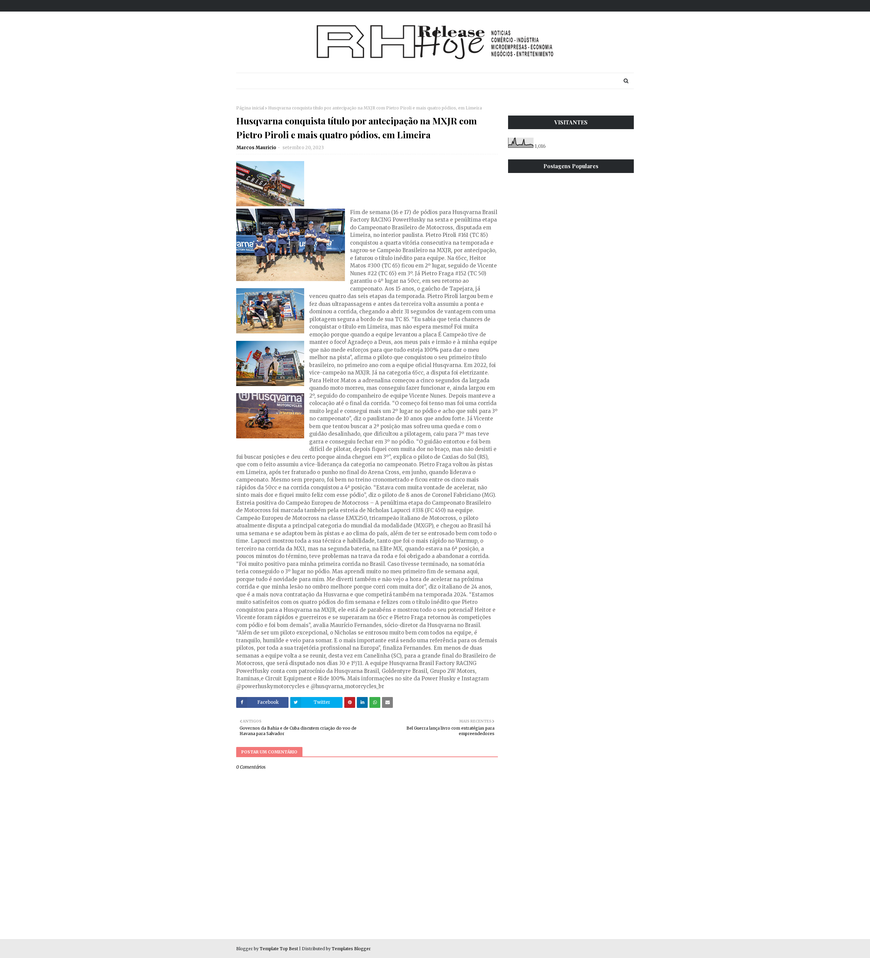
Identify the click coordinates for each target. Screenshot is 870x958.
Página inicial (250, 107)
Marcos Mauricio (256, 148)
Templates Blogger (351, 948)
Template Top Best (279, 948)
